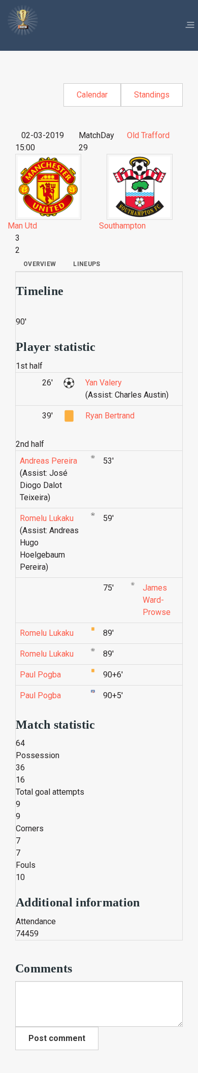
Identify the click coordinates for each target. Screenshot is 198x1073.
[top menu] (190, 25)
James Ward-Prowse (157, 600)
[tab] (39, 264)
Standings (152, 95)
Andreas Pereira (48, 461)
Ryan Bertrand (110, 415)
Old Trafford (148, 135)
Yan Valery (103, 382)
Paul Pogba (40, 674)
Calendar (92, 95)
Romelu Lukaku (47, 518)
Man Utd (22, 226)
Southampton (122, 226)
